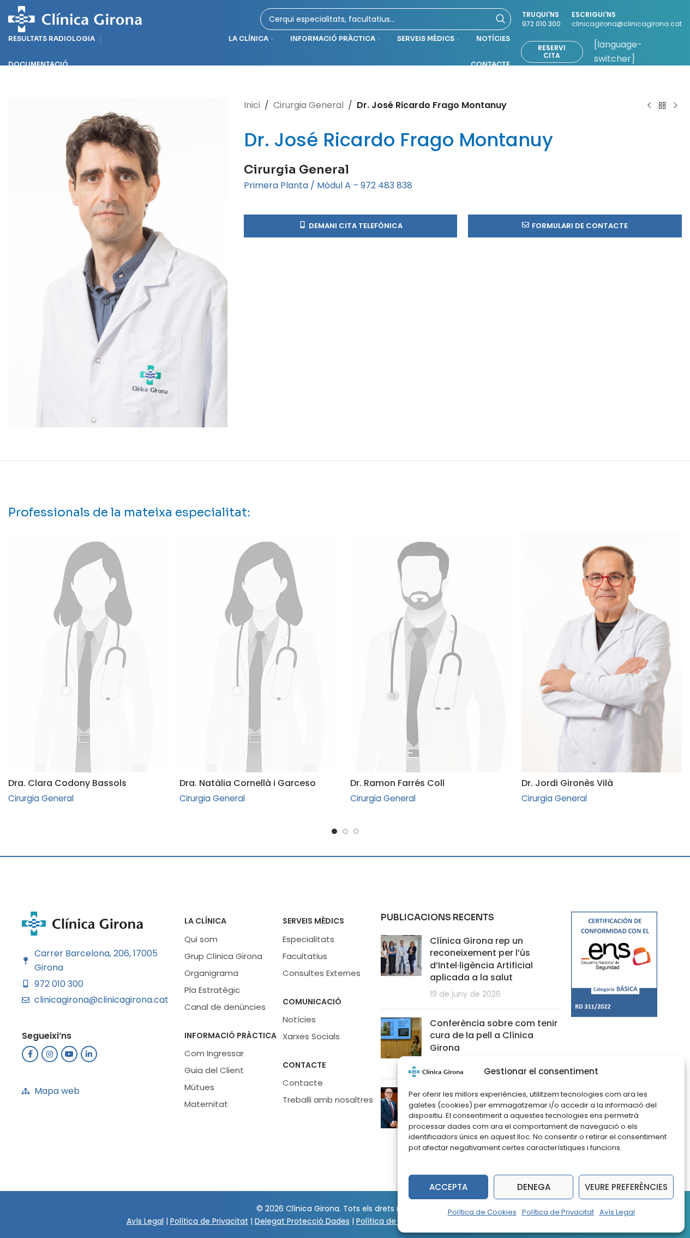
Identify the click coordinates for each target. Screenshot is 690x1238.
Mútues (199, 1087)
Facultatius (305, 956)
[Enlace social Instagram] (49, 1054)
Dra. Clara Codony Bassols (67, 783)
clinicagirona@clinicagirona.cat (627, 23)
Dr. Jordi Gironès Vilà (567, 783)
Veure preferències (626, 1187)
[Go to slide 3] (356, 831)
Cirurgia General (308, 105)
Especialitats (308, 939)
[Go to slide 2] (345, 831)
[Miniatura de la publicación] (401, 968)
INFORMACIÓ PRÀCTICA (230, 1035)
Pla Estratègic (212, 990)
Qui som (201, 939)
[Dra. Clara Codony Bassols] (88, 652)
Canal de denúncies (225, 1007)
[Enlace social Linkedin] (89, 1054)
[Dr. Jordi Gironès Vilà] (601, 652)
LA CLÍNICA (205, 920)
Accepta (448, 1187)
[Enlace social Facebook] (30, 1054)
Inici (252, 105)
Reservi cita (552, 51)
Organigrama (211, 973)
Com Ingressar (214, 1053)
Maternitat (206, 1104)
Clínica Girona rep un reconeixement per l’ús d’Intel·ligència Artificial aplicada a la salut (481, 959)
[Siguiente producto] (675, 105)
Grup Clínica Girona (223, 956)
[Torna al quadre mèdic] (662, 105)
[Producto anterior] (649, 105)
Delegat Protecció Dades (302, 1221)
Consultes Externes (322, 973)
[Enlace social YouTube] (69, 1054)
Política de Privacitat (558, 1212)
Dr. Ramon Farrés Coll (397, 783)
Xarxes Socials (311, 1036)
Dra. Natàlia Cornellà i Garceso (247, 783)
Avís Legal (617, 1212)
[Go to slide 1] (334, 831)
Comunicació (312, 1001)
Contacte (304, 1065)
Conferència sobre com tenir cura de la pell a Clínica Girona (493, 1035)
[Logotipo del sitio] (75, 18)
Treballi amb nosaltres (328, 1099)
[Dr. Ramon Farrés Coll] (430, 652)
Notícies (299, 1019)
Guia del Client (214, 1070)
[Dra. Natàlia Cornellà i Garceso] (259, 652)
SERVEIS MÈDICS (313, 920)
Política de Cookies (482, 1212)
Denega (533, 1187)
